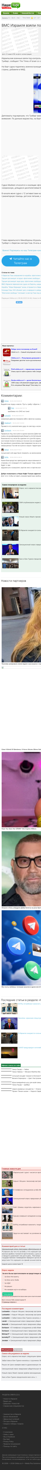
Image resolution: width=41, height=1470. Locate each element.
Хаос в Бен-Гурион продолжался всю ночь (18, 1377)
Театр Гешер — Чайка (20, 1069)
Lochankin (6, 1311)
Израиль (6, 13)
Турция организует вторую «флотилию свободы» (21, 278)
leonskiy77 (6, 1337)
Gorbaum (7, 430)
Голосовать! (7, 1294)
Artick (6, 401)
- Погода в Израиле (9, 1421)
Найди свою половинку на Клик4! (24, 349)
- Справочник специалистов (13, 1406)
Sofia (6, 457)
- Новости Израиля (9, 1399)
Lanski (4, 1321)
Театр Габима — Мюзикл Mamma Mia (26, 1072)
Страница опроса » (9, 1302)
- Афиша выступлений (10, 1419)
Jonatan (5, 1340)
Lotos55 (7, 415)
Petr (12, 408)
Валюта (5, 18)
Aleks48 (5, 1324)
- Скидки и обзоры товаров (12, 1424)
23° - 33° (37, 18)
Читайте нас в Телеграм (22, 261)
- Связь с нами (8, 1434)
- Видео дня (6, 1401)
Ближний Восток (28, 13)
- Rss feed (6, 1439)
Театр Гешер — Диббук (21, 1085)
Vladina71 (7, 423)
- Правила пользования (11, 1444)
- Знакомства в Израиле (11, 1414)
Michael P (5, 1334)
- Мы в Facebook (8, 1437)
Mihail (6, 450)
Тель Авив (26, 18)
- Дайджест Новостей (10, 1403)
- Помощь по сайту (9, 1446)
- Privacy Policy (8, 1441)
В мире (15, 13)
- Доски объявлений (10, 1417)
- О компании (7, 1432)
